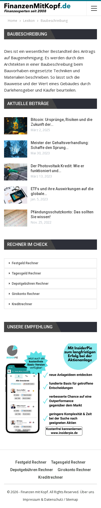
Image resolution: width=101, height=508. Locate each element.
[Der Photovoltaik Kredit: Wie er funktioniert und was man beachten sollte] (15, 172)
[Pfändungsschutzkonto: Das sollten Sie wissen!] (15, 218)
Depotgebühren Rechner (30, 284)
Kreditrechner (22, 304)
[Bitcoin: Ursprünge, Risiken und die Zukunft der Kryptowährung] (15, 125)
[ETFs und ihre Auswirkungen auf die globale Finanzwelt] (15, 195)
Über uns (87, 492)
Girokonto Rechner (26, 294)
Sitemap (72, 499)
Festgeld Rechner (25, 263)
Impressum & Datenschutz (43, 499)
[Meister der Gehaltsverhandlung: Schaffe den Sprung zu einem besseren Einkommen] (15, 149)
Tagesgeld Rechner (26, 273)
